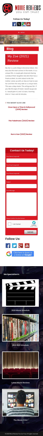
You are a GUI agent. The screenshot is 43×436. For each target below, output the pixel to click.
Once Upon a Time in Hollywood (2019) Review (21, 108)
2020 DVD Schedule (20, 345)
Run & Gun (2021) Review (21, 134)
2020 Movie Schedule (20, 310)
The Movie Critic (20, 420)
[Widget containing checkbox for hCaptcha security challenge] (22, 224)
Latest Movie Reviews (20, 382)
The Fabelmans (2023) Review (21, 121)
